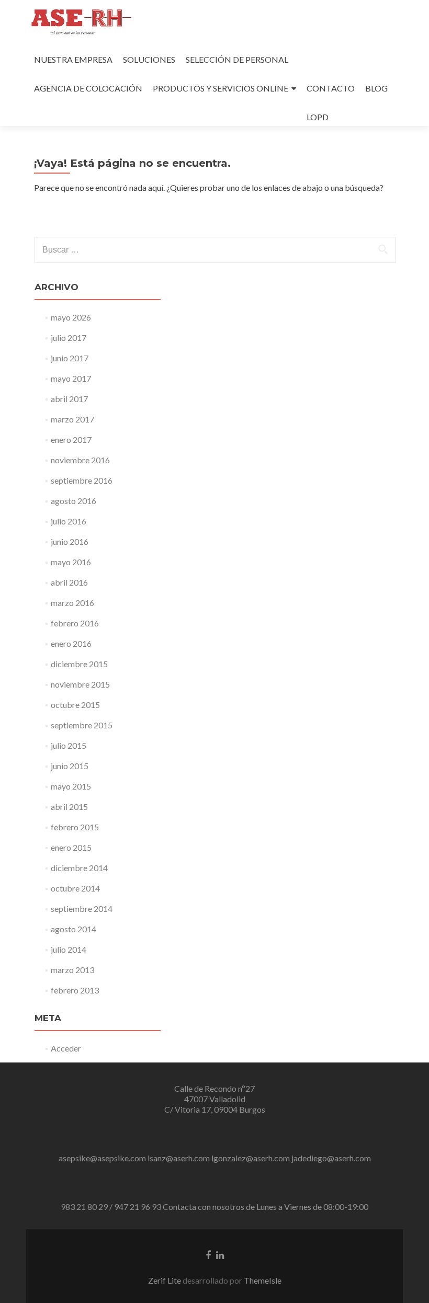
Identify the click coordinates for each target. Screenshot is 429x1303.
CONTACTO (331, 88)
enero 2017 (71, 439)
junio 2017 (69, 358)
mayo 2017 (71, 378)
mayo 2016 (71, 562)
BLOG (376, 88)
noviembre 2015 (80, 684)
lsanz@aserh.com (179, 1158)
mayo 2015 (71, 786)
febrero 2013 (75, 990)
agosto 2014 (73, 929)
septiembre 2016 (81, 480)
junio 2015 (69, 766)
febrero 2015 (75, 827)
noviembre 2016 (80, 460)
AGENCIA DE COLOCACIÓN (88, 88)
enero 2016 (71, 643)
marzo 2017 (72, 419)
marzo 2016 (72, 603)
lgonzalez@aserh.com (250, 1158)
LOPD (318, 117)
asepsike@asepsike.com (102, 1158)
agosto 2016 (73, 501)
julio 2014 (68, 949)
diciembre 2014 (79, 868)
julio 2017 (68, 337)
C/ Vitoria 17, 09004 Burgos (214, 1109)
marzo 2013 (72, 970)
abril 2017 (69, 399)
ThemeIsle (262, 1280)
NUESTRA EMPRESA (73, 59)
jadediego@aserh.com (331, 1158)
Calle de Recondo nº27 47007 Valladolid (214, 1093)
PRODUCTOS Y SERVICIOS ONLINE (220, 88)
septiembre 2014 (81, 908)
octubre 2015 (75, 705)
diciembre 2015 (79, 664)
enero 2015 (71, 847)
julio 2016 (68, 521)
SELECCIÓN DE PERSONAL (237, 59)
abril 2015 (69, 806)
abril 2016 (69, 582)
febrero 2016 (75, 623)
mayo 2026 (71, 317)
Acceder (66, 1048)
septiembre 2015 (81, 725)
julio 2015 (68, 745)
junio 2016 (69, 541)
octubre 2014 (75, 888)
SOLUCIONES (149, 59)
